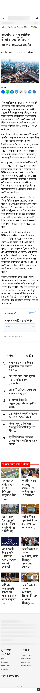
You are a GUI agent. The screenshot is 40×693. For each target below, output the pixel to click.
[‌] (21, 17)
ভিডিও (3, 659)
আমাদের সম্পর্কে (26, 655)
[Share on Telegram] (16, 92)
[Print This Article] (25, 92)
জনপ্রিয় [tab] (29, 356)
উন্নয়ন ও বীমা (5, 666)
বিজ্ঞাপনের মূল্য (26, 666)
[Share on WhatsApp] (7, 92)
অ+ (30, 91)
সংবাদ (3, 87)
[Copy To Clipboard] (21, 92)
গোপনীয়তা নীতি (26, 659)
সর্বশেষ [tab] (10, 356)
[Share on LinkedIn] (12, 92)
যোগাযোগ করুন (26, 662)
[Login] (37, 18)
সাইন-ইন (31, 313)
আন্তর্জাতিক (4, 669)
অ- (34, 91)
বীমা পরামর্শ (4, 662)
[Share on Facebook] (3, 92)
